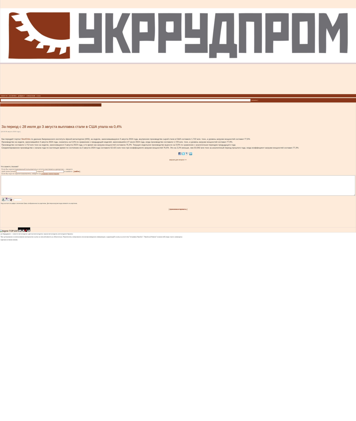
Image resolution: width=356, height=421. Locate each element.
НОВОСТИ (4, 96)
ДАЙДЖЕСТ (21, 96)
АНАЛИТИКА (13, 96)
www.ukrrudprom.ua (47, 237)
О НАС (39, 96)
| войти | (77, 171)
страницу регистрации (50, 174)
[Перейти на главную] (178, 93)
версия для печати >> (178, 160)
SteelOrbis (25, 139)
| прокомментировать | (178, 209)
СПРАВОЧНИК (30, 96)
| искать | (254, 100)
